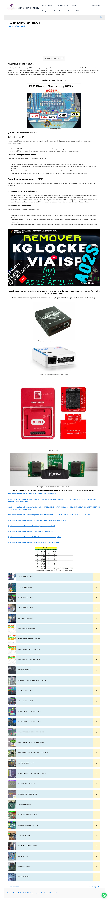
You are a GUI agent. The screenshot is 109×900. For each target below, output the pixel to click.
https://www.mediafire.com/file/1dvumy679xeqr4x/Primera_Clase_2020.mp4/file (32, 494)
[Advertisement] (54, 42)
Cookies (9, 893)
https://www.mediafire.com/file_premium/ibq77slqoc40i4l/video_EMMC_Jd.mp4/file (33, 542)
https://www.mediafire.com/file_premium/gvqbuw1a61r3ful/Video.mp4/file (30, 531)
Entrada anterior (13, 887)
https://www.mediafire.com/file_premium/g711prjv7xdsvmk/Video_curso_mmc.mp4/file (34, 537)
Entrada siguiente (95, 887)
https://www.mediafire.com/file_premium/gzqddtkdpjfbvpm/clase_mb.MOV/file (31, 526)
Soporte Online (39, 893)
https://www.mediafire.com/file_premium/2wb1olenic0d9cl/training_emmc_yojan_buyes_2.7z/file (37, 520)
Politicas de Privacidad (19, 893)
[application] (54, 5)
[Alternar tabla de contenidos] (61, 58)
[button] (101, 17)
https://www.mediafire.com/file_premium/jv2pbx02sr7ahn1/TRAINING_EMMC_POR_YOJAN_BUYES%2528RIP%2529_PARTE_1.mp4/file (49, 515)
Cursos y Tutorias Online (51, 893)
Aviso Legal (30, 893)
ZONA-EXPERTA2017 (28, 8)
